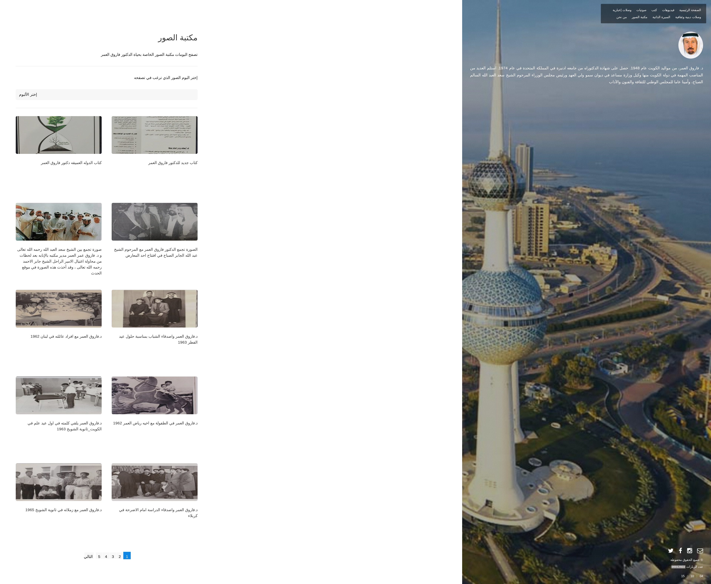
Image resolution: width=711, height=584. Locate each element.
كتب (654, 10)
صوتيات (641, 10)
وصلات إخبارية (622, 10)
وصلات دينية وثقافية (688, 17)
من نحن (621, 17)
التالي (88, 556)
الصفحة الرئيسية (690, 10)
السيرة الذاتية (661, 17)
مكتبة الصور (639, 17)
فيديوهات (668, 10)
